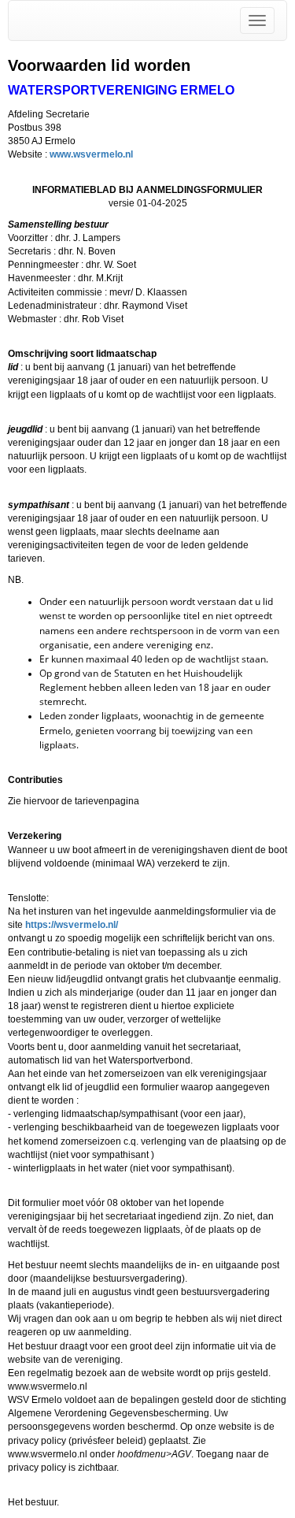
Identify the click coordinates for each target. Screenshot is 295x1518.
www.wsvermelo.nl (91, 154)
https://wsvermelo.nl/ (71, 924)
